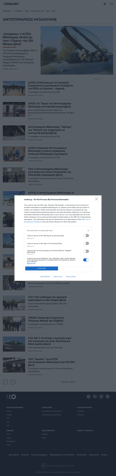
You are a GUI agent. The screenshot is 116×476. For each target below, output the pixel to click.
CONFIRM (41, 268)
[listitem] (58, 230)
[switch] (86, 235)
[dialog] (58, 238)
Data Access (58, 276)
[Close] (97, 200)
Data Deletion (45, 276)
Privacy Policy (71, 276)
